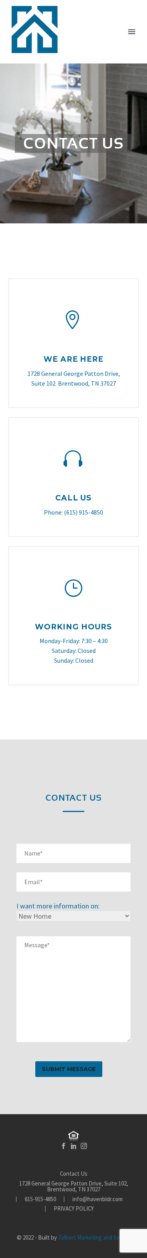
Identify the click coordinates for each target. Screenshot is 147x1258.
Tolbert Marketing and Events (94, 1237)
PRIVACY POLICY (74, 1209)
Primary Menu (132, 32)
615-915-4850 (40, 1199)
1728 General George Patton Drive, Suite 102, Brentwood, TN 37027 (73, 1187)
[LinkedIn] (74, 1146)
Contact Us (73, 1174)
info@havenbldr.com (98, 1199)
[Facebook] (63, 1146)
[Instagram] (84, 1146)
